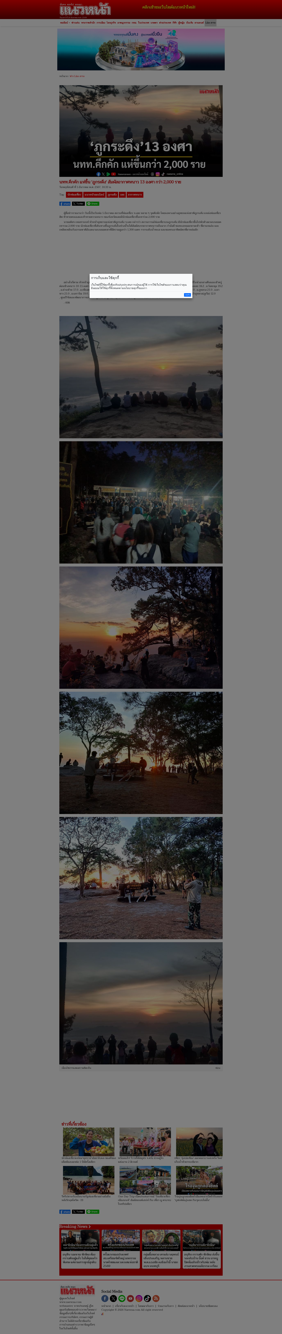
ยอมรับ (187, 295)
